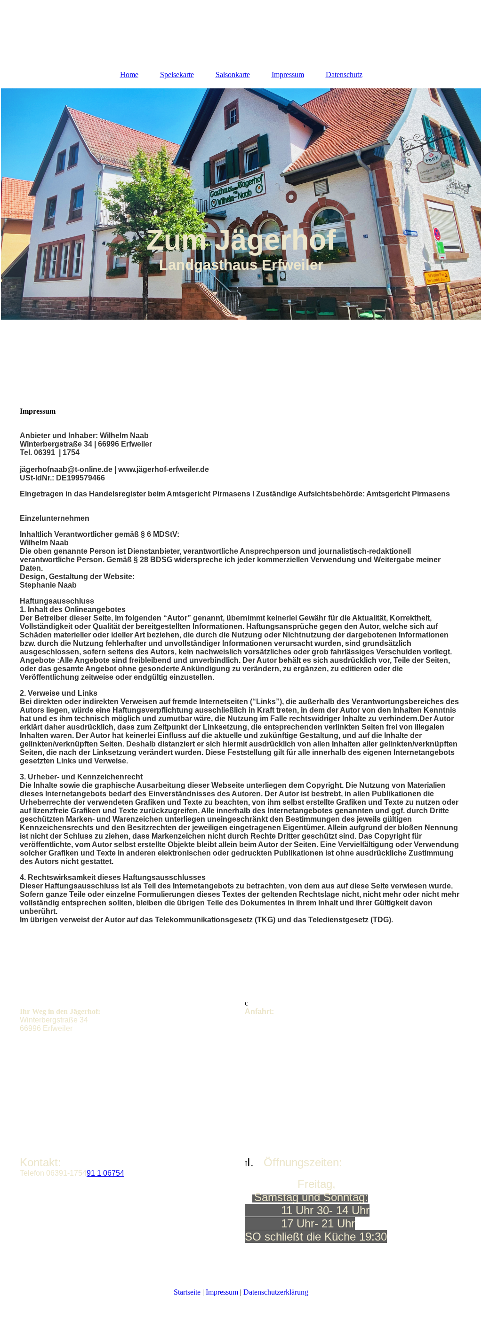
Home (129, 75)
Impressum (288, 75)
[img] (241, 204)
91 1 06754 (105, 1173)
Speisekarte (177, 75)
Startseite (187, 1292)
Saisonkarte (233, 75)
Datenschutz (344, 75)
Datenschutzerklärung (275, 1292)
